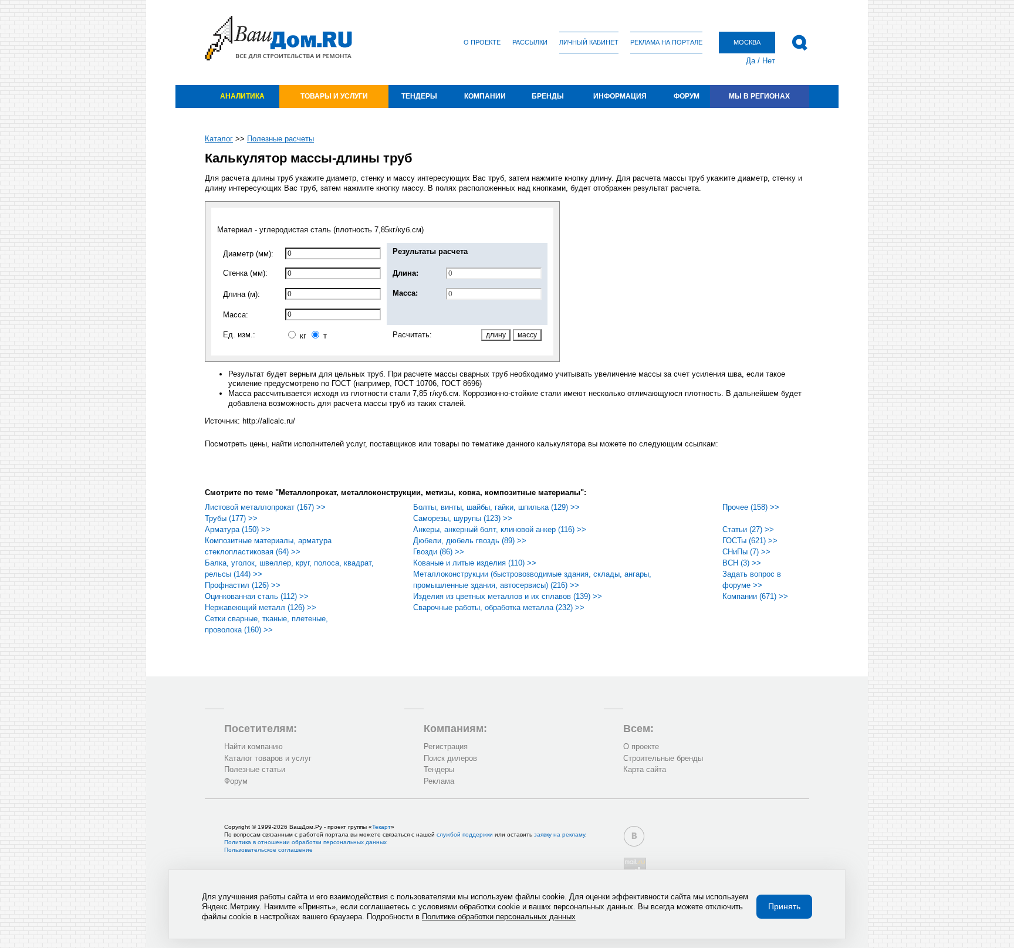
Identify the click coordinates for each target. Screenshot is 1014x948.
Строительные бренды (663, 758)
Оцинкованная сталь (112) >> (257, 596)
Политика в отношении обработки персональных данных (305, 842)
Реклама (439, 781)
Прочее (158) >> (750, 507)
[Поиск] (799, 43)
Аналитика (242, 96)
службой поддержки (465, 834)
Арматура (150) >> (238, 529)
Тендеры (419, 96)
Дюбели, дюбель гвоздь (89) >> (469, 540)
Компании (485, 96)
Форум (686, 96)
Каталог (219, 138)
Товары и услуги (334, 96)
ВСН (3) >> (741, 562)
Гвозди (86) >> (438, 551)
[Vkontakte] (634, 836)
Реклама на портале (666, 42)
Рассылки (529, 42)
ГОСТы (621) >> (750, 540)
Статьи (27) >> (748, 529)
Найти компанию (253, 746)
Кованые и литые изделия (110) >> (474, 562)
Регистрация (446, 746)
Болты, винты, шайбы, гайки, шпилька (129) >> (496, 507)
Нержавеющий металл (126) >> (260, 607)
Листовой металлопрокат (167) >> (265, 507)
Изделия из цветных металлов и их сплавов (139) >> (507, 596)
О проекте (482, 42)
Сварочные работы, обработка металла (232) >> (498, 607)
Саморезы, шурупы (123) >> (462, 518)
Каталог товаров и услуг (268, 758)
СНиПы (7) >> (746, 551)
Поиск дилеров (450, 758)
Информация (620, 96)
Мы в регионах (759, 96)
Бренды (548, 96)
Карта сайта (644, 769)
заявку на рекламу (559, 834)
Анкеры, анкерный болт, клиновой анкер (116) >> (499, 529)
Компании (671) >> (755, 596)
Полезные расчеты (280, 138)
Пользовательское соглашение (268, 850)
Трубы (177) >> (231, 518)
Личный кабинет (588, 42)
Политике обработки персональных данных (499, 916)
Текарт (381, 827)
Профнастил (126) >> (242, 585)
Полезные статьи (254, 769)
